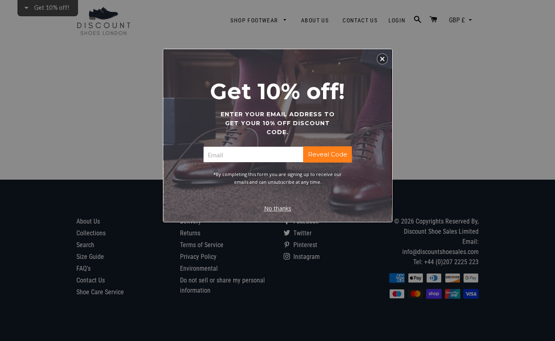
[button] (382, 59)
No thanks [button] (277, 208)
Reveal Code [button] (327, 154)
